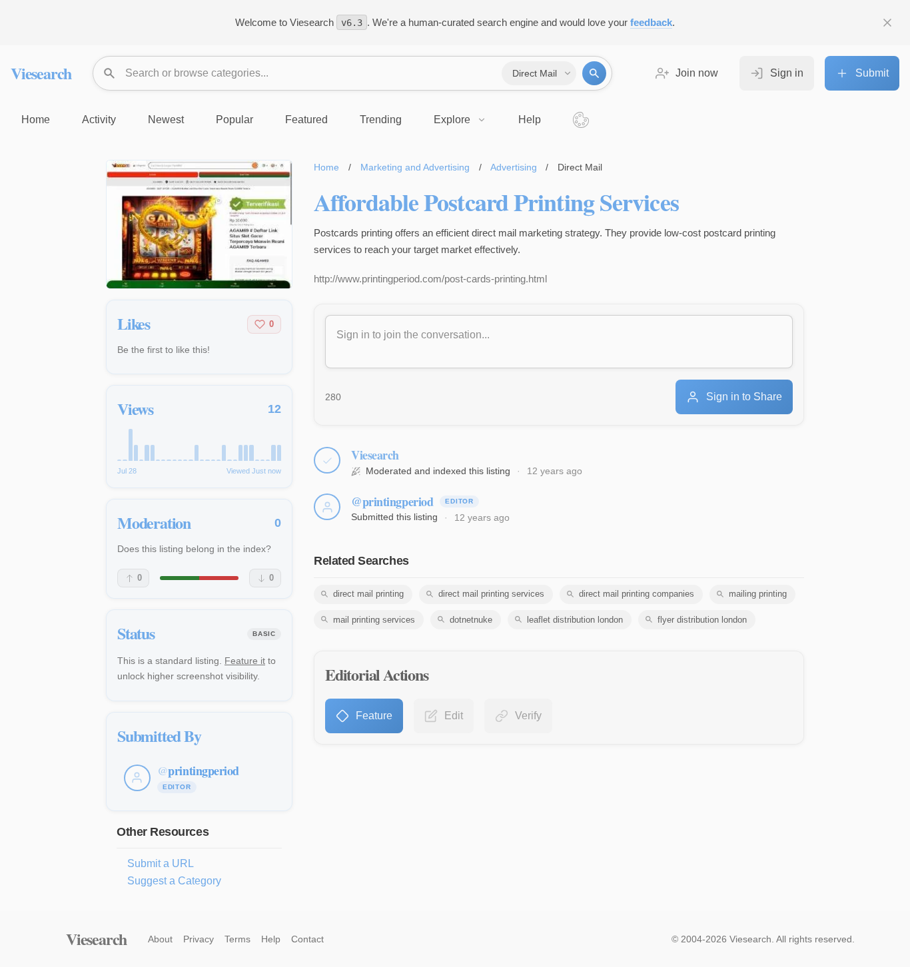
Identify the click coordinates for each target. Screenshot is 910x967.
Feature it (245, 660)
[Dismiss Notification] (887, 23)
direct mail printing (368, 594)
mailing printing (758, 594)
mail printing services (374, 620)
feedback (651, 22)
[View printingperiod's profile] (327, 506)
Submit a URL (160, 863)
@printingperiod (392, 501)
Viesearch (41, 73)
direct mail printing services (491, 594)
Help (270, 939)
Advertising (513, 167)
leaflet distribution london (575, 620)
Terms (237, 939)
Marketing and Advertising (415, 167)
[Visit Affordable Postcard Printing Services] (199, 224)
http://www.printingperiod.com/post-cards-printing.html (430, 278)
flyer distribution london (702, 620)
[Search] (594, 73)
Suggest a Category (174, 880)
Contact (307, 939)
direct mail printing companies (636, 594)
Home (326, 167)
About (160, 939)
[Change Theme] (581, 120)
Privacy (198, 939)
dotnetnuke (471, 620)
